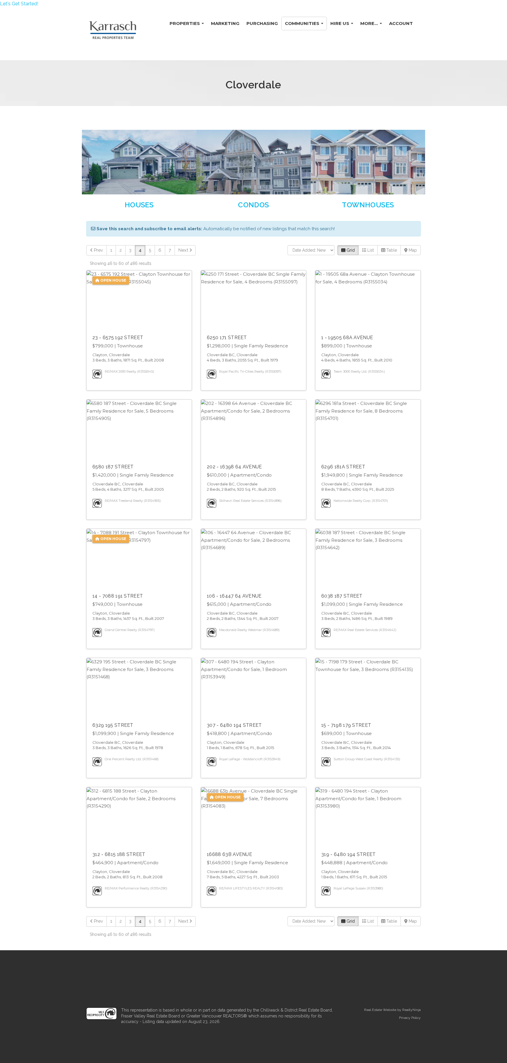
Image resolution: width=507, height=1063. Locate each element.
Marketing (225, 23)
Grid (350, 250)
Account (401, 23)
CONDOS (253, 205)
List (370, 250)
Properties (185, 23)
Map (412, 250)
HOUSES (139, 205)
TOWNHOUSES (368, 205)
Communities (302, 23)
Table (391, 250)
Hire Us (340, 23)
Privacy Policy (410, 1018)
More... (369, 23)
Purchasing (262, 23)
